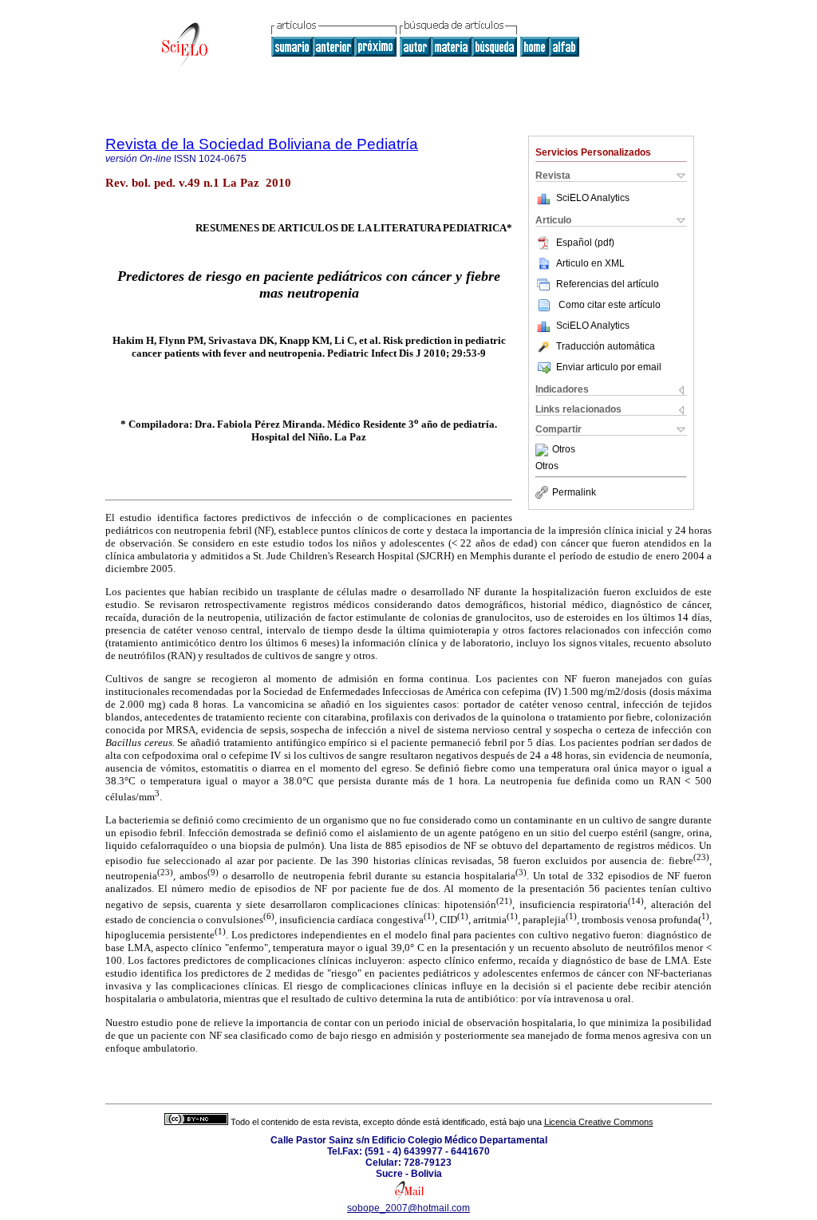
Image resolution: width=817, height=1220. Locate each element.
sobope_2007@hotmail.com (408, 1208)
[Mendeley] (543, 450)
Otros (563, 450)
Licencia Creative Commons (598, 1122)
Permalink (574, 492)
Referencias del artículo (607, 284)
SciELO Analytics (593, 197)
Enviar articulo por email (608, 367)
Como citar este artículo (609, 304)
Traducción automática (605, 346)
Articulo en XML (590, 263)
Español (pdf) (585, 242)
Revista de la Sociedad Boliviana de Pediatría (261, 144)
